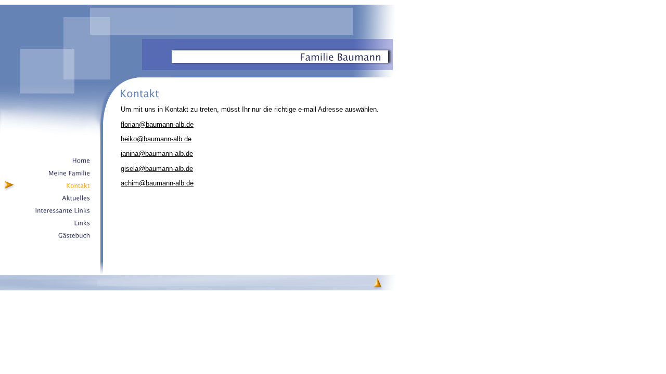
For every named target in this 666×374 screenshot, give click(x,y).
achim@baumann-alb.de (157, 183)
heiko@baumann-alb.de (156, 139)
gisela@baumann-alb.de (157, 168)
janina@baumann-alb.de (157, 153)
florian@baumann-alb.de (157, 124)
